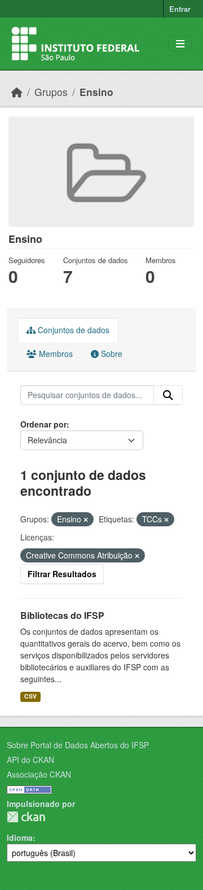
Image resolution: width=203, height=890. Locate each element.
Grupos (51, 92)
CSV (30, 696)
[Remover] (85, 519)
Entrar (180, 8)
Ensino (96, 92)
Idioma (20, 837)
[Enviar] (168, 395)
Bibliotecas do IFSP (62, 615)
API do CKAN (30, 759)
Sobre (110, 353)
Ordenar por (43, 424)
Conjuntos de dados (72, 329)
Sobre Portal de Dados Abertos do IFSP (78, 745)
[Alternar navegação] (180, 44)
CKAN (26, 817)
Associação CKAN (39, 774)
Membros (55, 353)
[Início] (17, 92)
